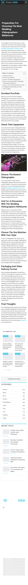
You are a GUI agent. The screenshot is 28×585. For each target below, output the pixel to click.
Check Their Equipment (9, 77)
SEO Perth (8, 565)
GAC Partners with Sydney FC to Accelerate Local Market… (17, 469)
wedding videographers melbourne (11, 536)
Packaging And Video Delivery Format (12, 86)
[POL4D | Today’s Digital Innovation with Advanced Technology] (6, 451)
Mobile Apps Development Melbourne (13, 574)
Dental (4, 392)
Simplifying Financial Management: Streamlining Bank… (17, 459)
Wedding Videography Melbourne (11, 533)
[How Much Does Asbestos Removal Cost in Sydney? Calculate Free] (20, 356)
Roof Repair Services (8, 539)
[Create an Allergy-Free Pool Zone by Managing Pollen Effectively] (8, 338)
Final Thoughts (7, 88)
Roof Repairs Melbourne (9, 545)
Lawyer (4, 405)
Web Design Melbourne (11, 571)
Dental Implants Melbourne (10, 527)
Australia (19, 530)
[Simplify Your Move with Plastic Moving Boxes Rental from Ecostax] (8, 356)
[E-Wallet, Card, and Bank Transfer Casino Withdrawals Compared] (6, 431)
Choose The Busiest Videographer (11, 79)
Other (4, 408)
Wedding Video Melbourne (10, 524)
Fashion (5, 418)
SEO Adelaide (9, 562)
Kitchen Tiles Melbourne (9, 542)
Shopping (5, 415)
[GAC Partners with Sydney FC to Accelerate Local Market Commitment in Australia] (6, 469)
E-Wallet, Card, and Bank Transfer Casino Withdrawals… (17, 432)
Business (5, 389)
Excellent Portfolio (8, 75)
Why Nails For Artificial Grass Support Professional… (16, 442)
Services (5, 336)
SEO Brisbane (9, 568)
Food (4, 411)
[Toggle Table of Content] (23, 73)
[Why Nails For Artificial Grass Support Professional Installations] (6, 441)
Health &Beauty (6, 402)
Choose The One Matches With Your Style (14, 85)
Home (4, 395)
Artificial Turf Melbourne (9, 521)
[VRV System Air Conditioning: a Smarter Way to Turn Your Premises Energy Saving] (20, 338)
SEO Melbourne (9, 559)
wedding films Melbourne (9, 530)
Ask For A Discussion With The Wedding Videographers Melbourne (13, 82)
